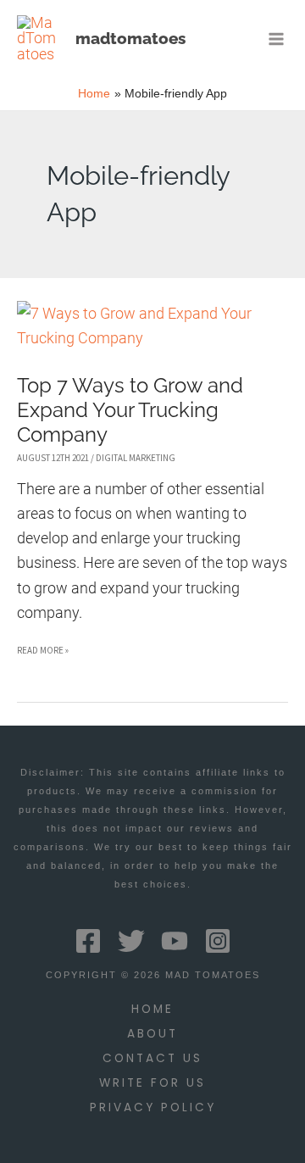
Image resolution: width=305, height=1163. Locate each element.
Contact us (152, 1058)
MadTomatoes (130, 38)
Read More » (43, 653)
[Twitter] (131, 940)
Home (152, 1009)
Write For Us (152, 1083)
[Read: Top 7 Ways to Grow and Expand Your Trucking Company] (152, 324)
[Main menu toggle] (277, 38)
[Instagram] (217, 940)
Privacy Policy (153, 1107)
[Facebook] (88, 940)
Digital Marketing (135, 458)
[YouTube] (174, 940)
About (152, 1034)
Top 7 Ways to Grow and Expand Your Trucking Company (130, 410)
